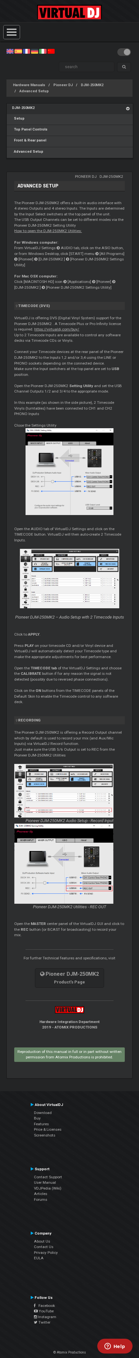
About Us (42, 1241)
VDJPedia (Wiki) (47, 1188)
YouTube (46, 1311)
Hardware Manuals (29, 85)
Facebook (45, 1305)
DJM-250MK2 (92, 85)
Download (43, 1112)
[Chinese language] (51, 51)
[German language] (34, 51)
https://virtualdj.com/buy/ (56, 329)
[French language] (26, 51)
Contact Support (48, 1177)
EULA (39, 1258)
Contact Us (43, 1247)
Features (41, 1124)
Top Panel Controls (30, 129)
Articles (40, 1193)
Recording (29, 720)
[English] (10, 51)
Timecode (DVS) (34, 305)
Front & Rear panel (29, 140)
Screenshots (44, 1135)
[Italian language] (42, 51)
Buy (37, 1118)
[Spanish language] (18, 51)
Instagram (46, 1317)
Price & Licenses (47, 1129)
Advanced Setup (34, 91)
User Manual (45, 1182)
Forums (40, 1199)
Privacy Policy (46, 1252)
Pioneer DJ (63, 85)
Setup (18, 118)
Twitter (43, 1322)
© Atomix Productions (69, 1352)
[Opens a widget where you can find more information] (115, 1347)
